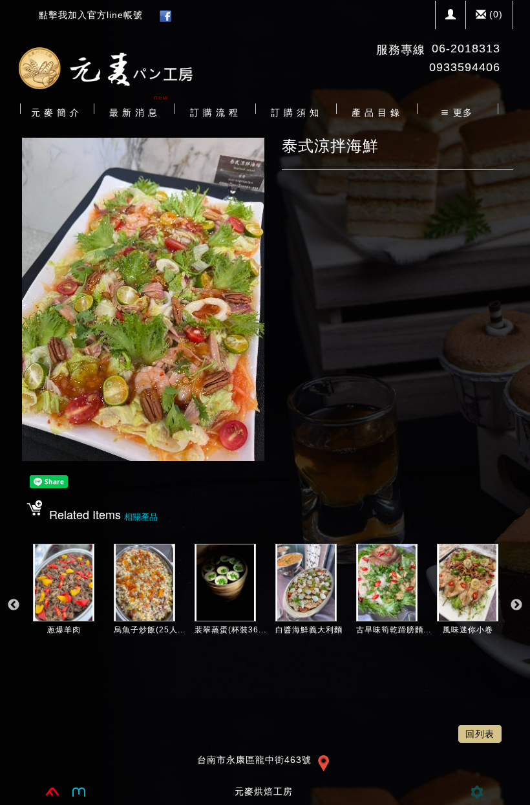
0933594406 (464, 67)
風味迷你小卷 (468, 629)
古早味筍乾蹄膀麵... (393, 629)
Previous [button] (13, 605)
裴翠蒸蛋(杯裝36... (230, 629)
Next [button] (516, 605)
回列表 (479, 734)
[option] (63, 612)
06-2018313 (466, 48)
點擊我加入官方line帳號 (91, 15)
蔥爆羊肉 (64, 629)
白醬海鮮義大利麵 (309, 629)
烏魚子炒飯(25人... (150, 629)
